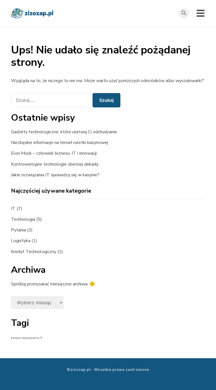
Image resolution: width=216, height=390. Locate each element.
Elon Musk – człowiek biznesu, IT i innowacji (54, 153)
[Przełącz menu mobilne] (200, 13)
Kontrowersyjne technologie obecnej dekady (54, 164)
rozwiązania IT (32, 338)
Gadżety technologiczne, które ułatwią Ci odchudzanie (64, 132)
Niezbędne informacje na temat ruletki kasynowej (59, 142)
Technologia (23, 219)
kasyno (16, 338)
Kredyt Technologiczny (33, 252)
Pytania (18, 230)
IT (13, 209)
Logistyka (20, 241)
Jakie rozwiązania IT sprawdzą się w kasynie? (55, 175)
